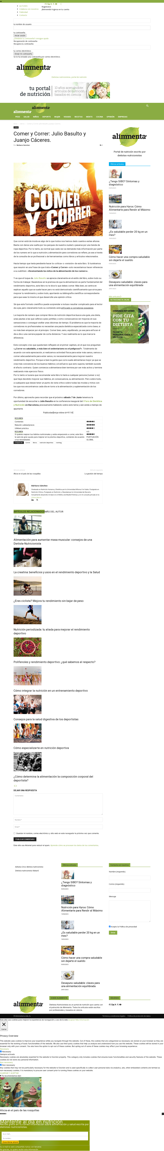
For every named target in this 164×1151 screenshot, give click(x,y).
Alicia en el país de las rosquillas (27, 474)
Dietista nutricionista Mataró (27, 870)
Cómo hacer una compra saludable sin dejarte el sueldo (129, 258)
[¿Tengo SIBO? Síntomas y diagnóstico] (129, 173)
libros (35, 443)
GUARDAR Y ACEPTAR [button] (9, 1073)
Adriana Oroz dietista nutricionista (29, 867)
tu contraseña (19, 32)
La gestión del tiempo (94, 474)
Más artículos (114, 296)
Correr (27, 443)
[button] (147, 106)
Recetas (79, 116)
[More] (110, 458)
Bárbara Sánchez (23, 145)
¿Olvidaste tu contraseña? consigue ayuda (31, 38)
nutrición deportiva (46, 443)
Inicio (15, 124)
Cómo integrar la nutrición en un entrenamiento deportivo (51, 690)
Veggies (67, 116)
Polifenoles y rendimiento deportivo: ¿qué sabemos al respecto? (54, 662)
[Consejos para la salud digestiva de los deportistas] (58, 704)
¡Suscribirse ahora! (10, 1142)
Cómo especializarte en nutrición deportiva (41, 748)
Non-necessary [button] (6, 1062)
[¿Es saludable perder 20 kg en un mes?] (129, 224)
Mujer (57, 116)
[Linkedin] (49, 4)
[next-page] (16, 786)
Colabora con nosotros (29, 9)
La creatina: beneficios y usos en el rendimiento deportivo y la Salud (57, 572)
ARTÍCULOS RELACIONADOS (29, 511)
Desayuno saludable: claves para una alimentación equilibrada (128, 283)
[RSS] (52, 4)
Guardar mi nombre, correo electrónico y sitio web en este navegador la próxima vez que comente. (57, 833)
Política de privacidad (128, 926)
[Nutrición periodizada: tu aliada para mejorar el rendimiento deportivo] (58, 614)
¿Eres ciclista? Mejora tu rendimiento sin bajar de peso (49, 600)
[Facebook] (45, 4)
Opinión (110, 116)
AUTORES (23, 6)
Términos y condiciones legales (113, 1016)
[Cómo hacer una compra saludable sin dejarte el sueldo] (129, 249)
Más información (82, 1020)
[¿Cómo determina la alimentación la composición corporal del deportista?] (58, 761)
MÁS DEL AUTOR (54, 511)
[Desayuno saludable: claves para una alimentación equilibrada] (129, 274)
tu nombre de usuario (23, 24)
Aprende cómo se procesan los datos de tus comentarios (74, 845)
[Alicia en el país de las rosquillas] (82, 1092)
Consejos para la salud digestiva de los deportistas (46, 719)
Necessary (6, 1051)
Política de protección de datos (139, 1016)
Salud (26, 116)
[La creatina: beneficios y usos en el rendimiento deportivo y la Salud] (58, 557)
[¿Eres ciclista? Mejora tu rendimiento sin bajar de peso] (58, 586)
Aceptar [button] (71, 1020)
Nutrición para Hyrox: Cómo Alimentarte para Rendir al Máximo (129, 208)
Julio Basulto (40, 278)
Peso (17, 116)
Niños (36, 116)
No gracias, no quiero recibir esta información (19, 1149)
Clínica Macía (36, 497)
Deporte (46, 116)
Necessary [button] (4, 1049)
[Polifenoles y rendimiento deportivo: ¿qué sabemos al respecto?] (58, 647)
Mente (89, 116)
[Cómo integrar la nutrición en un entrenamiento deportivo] (58, 675)
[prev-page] (14, 786)
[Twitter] (54, 4)
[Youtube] (56, 4)
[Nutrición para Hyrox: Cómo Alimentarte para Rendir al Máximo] (129, 199)
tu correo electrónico (22, 51)
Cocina (99, 116)
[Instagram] (47, 4)
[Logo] (23, 112)
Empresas (122, 116)
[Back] (61, 4)
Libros (22, 124)
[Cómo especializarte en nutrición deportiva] (58, 733)
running (59, 443)
